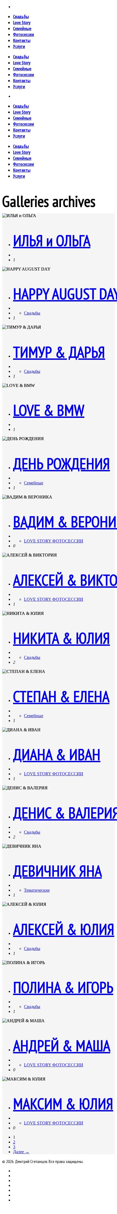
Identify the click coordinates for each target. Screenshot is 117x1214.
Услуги (19, 46)
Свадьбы (21, 17)
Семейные (22, 28)
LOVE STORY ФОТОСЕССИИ (53, 541)
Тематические (37, 890)
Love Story (21, 23)
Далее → (21, 1151)
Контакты (21, 40)
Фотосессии (23, 34)
